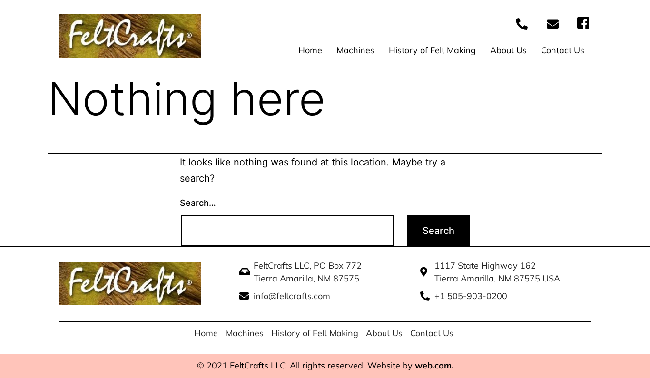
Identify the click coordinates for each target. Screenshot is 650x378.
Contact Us (562, 50)
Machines (355, 50)
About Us (508, 50)
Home (310, 50)
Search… (198, 203)
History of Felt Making (432, 50)
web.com (433, 365)
